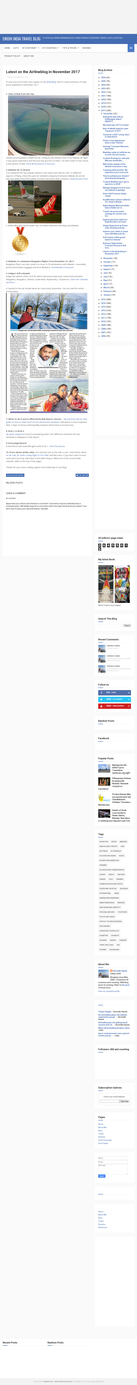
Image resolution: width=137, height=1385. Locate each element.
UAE (118, 945)
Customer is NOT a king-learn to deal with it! (116, 136)
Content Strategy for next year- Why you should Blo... (116, 159)
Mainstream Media (107, 903)
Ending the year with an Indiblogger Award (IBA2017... (113, 119)
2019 (103, 103)
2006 (103, 336)
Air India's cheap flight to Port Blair (33, 455)
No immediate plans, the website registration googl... (112, 1016)
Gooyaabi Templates (95, 1381)
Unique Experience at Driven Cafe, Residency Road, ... (115, 226)
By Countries (50, 48)
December (108, 114)
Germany (119, 879)
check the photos (57, 446)
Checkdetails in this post (62, 267)
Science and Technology (109, 931)
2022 (103, 92)
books (121, 856)
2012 (103, 314)
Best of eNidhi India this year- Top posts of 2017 (116, 130)
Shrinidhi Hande (113, 646)
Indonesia (124, 888)
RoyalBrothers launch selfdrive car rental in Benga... (116, 201)
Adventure (104, 842)
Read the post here (79, 178)
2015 (103, 303)
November (108, 258)
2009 (103, 325)
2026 (103, 77)
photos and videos (107, 917)
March (106, 287)
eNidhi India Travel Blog (22, 38)
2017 (103, 110)
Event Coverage (105, 1140)
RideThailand (105, 926)
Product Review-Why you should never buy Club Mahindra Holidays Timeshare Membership (114, 799)
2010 (103, 321)
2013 (103, 310)
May (105, 280)
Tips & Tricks (69, 48)
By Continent (29, 48)
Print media (103, 1143)
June (105, 277)
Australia (103, 851)
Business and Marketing (109, 860)
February (107, 291)
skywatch (115, 935)
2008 (103, 329)
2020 (103, 99)
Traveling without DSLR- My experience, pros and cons (115, 171)
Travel (100, 1134)
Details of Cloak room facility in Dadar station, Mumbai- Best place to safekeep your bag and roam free (114, 815)
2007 (103, 332)
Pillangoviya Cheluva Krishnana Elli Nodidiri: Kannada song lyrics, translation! (114, 783)
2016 (103, 299)
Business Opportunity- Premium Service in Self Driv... (114, 245)
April (105, 284)
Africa (113, 842)
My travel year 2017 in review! (116, 125)
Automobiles (116, 851)
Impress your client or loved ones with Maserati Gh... (115, 232)
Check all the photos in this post (40, 163)
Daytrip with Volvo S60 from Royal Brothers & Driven (115, 221)
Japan (116, 893)
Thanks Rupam (104, 1012)
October (107, 262)
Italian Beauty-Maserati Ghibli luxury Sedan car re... (116, 207)
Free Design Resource (63, 1381)
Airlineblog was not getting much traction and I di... (112, 1023)
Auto (16, 48)
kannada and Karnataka (109, 898)
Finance (103, 879)
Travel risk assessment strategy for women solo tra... (115, 213)
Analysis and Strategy (109, 846)
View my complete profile (109, 991)
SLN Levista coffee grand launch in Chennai (114, 238)
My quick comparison (16, 434)
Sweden (113, 940)
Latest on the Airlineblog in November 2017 (115, 252)
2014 (103, 307)
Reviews (87, 48)
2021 (103, 96)
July (105, 273)
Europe (102, 874)
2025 (103, 81)
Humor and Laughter (108, 888)
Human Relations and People (111, 884)
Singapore (104, 935)
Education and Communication (112, 870)
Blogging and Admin (15, 475)
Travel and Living (106, 945)
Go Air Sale (11, 455)
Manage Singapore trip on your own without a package (116, 189)
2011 (103, 318)
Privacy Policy (12, 56)
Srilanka (103, 940)
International (105, 893)
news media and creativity (110, 907)
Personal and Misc (107, 912)
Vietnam (103, 950)
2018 (103, 107)
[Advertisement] (16, 17)
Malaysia (121, 903)
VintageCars (114, 950)
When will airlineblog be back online (114, 1028)
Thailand (122, 940)
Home (7, 48)
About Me (29, 56)
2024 (103, 85)
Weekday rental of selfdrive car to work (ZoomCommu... (116, 153)
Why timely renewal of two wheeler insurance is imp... (115, 165)
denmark (103, 865)
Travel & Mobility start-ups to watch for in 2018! (116, 183)
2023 (103, 88)
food (111, 879)
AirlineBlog (51, 81)
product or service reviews (111, 921)
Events (111, 874)
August (106, 269)
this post (126, 985)
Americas (123, 842)
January (107, 295)
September (108, 266)
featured (121, 874)
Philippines (122, 912)
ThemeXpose (48, 1381)
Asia (122, 846)
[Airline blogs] (20, 255)
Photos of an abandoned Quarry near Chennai (114, 141)
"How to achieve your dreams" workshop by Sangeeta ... (116, 177)
